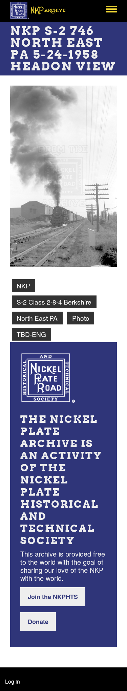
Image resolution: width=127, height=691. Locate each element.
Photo (80, 317)
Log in (12, 681)
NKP (23, 285)
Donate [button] (38, 621)
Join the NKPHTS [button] (53, 596)
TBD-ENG (31, 334)
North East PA (37, 317)
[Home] (41, 10)
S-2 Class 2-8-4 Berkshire (54, 301)
